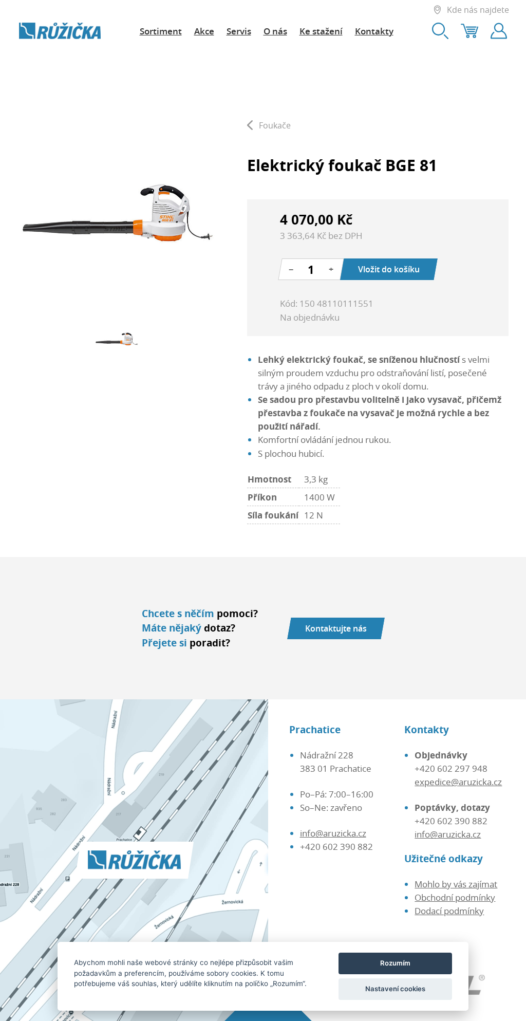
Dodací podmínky (449, 910)
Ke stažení (321, 31)
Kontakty (374, 31)
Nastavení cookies (395, 989)
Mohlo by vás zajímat (456, 884)
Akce (204, 31)
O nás (275, 31)
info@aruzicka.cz (333, 833)
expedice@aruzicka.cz (458, 781)
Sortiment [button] (161, 31)
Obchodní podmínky (455, 897)
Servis (239, 31)
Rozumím (395, 963)
